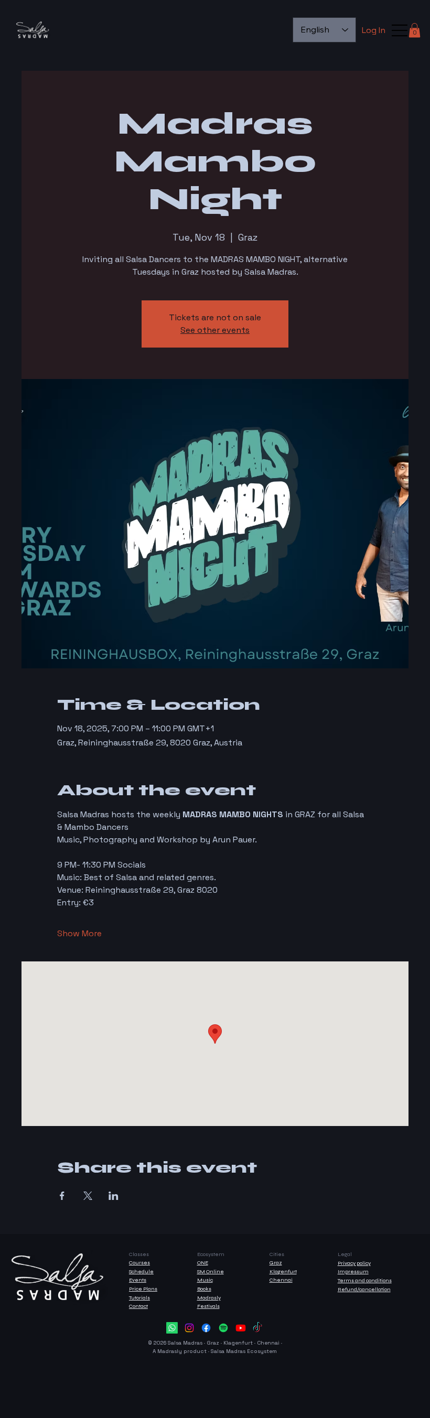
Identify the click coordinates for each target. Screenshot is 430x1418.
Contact (138, 1306)
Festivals (208, 1306)
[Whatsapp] (172, 1328)
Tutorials (139, 1297)
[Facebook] (206, 1328)
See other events (215, 329)
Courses (139, 1262)
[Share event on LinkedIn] (114, 1196)
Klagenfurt (283, 1271)
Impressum (353, 1271)
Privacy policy (354, 1263)
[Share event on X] (88, 1196)
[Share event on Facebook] (62, 1196)
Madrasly (209, 1297)
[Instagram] (189, 1328)
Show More (79, 933)
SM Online (210, 1271)
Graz (276, 1262)
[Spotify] (223, 1328)
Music (205, 1279)
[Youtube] (240, 1328)
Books (204, 1288)
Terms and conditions (365, 1280)
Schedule (141, 1271)
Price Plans (143, 1288)
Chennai (281, 1279)
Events (137, 1279)
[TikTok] (257, 1328)
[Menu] (400, 30)
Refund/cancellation (364, 1289)
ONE (202, 1262)
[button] (414, 30)
